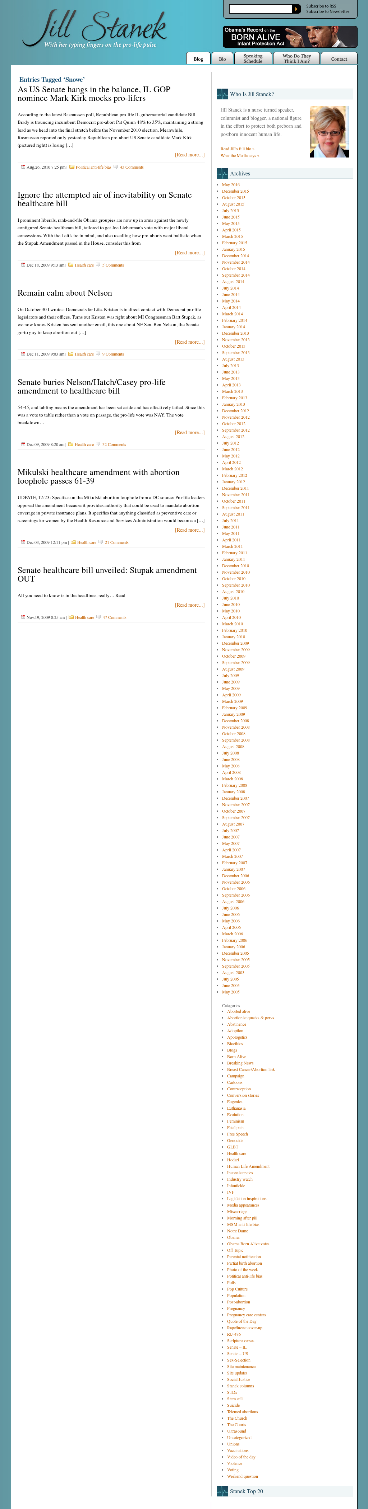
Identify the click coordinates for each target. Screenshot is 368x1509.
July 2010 (230, 598)
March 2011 (232, 546)
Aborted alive (238, 1011)
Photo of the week (242, 1269)
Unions (233, 1444)
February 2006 (234, 940)
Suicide (233, 1405)
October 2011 (233, 501)
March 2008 (232, 778)
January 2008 (233, 791)
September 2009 (236, 662)
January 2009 (233, 714)
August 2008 (233, 746)
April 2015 (231, 229)
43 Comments (132, 167)
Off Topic (235, 1250)
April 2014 (231, 307)
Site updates (237, 1373)
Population (236, 1295)
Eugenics (235, 1101)
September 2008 (236, 740)
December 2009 (235, 643)
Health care (84, 265)
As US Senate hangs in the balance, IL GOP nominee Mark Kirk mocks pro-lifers (94, 93)
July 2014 (230, 288)
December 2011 (235, 488)
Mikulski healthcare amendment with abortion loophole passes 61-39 (99, 476)
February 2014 (234, 320)
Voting (233, 1469)
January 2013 (233, 404)
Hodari (233, 1159)
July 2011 (230, 520)
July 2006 (230, 908)
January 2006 (233, 946)
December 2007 (235, 798)
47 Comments (114, 617)
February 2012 (234, 475)
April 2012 (231, 462)
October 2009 (233, 656)
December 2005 (235, 953)
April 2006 (231, 927)
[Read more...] (190, 154)
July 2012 (230, 443)
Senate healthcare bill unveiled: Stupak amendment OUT (107, 574)
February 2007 (234, 862)
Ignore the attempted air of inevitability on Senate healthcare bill (105, 199)
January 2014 (233, 326)
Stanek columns (240, 1385)
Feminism (235, 1121)
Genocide (235, 1140)
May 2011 (231, 533)
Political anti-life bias (93, 167)
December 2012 (235, 410)
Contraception (239, 1088)
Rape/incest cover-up (244, 1327)
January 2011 (233, 559)
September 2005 (236, 966)
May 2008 (231, 765)
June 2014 (231, 294)
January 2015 (233, 249)
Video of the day (241, 1456)
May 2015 (231, 223)
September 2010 (236, 585)
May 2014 (231, 301)
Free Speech (237, 1134)
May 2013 (231, 378)
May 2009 (231, 688)
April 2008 (231, 772)
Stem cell (235, 1398)
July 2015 (230, 210)
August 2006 (233, 901)
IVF (230, 1192)
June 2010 (231, 604)
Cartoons (235, 1082)
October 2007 (233, 811)
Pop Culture (237, 1289)
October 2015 (233, 197)
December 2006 (235, 875)
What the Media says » (240, 155)
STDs (232, 1392)
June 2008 (231, 759)
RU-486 (234, 1334)
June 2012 (231, 449)
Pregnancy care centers (246, 1314)
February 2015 (234, 242)
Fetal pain (235, 1127)
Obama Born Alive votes (248, 1243)
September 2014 (236, 275)
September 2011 (236, 507)
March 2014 (232, 313)
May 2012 (231, 456)
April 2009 (231, 694)
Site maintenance (241, 1366)
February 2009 (234, 707)
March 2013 (232, 391)
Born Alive (236, 1056)
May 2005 (231, 992)
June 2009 (231, 682)
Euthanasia (236, 1108)
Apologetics (237, 1037)
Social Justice (238, 1379)
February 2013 (234, 397)
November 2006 (236, 882)
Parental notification (244, 1256)
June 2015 (231, 217)
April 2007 (231, 849)
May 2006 (231, 920)
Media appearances (243, 1205)
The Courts (236, 1424)
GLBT (232, 1147)
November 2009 (236, 649)
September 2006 (236, 895)
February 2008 (234, 785)
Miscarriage (237, 1211)
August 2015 (233, 204)
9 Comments (113, 354)
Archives (240, 173)
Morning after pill (242, 1218)
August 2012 (233, 436)
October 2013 (233, 346)
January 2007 (233, 869)
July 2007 (230, 830)
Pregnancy (236, 1308)
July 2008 (230, 753)
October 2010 (233, 578)
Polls (231, 1282)
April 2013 (231, 384)
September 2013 (236, 352)
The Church (237, 1418)
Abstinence (236, 1024)
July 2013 (230, 365)
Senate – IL (237, 1347)
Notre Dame (237, 1230)
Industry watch (240, 1179)
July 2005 (230, 979)
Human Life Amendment (248, 1166)
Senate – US (237, 1353)
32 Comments (114, 444)
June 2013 (231, 372)
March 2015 (232, 236)
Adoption (235, 1030)
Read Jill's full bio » (237, 148)
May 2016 (231, 184)
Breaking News (240, 1063)
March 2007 (232, 856)
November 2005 (236, 959)
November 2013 (236, 339)
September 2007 (236, 817)
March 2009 (232, 701)
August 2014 (233, 281)
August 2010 (233, 591)
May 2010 (231, 611)
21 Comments (117, 542)
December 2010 (235, 565)
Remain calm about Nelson (65, 292)
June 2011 (231, 527)
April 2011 (231, 539)
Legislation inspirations (247, 1198)
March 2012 (232, 468)
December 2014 (235, 255)
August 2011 (233, 514)
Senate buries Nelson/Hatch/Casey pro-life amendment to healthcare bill (92, 386)
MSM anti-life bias (243, 1224)
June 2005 (231, 985)
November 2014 (236, 262)
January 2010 (233, 636)
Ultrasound (236, 1431)
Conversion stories (243, 1095)
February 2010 (234, 630)
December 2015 (235, 191)
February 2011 (234, 552)
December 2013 (235, 333)
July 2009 (230, 675)
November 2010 (236, 572)
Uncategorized (239, 1437)
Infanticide (236, 1185)
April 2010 (231, 617)
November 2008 (236, 727)
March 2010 (232, 623)
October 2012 (233, 423)
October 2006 (233, 888)
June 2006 (231, 914)
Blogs (232, 1050)
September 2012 (236, 430)
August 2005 (233, 972)
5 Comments (113, 265)
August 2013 (233, 359)
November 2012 (236, 417)
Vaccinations (238, 1450)
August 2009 (233, 669)
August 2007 (233, 824)
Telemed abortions (242, 1411)
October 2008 (233, 733)
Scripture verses (240, 1340)
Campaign (235, 1075)
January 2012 (233, 481)
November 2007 (236, 804)
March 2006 (232, 933)
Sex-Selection (238, 1360)
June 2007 (231, 837)
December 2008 (235, 720)
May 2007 (231, 843)
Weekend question (242, 1476)
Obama (233, 1237)
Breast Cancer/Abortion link (251, 1069)
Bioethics (235, 1043)
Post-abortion (238, 1301)
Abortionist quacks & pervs (250, 1017)
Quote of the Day (242, 1321)
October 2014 (233, 268)
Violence (234, 1463)
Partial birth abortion (244, 1263)
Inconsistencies (240, 1172)
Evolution (235, 1114)
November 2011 (236, 494)
